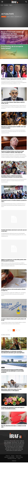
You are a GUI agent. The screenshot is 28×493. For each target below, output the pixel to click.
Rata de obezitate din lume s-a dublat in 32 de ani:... (13, 426)
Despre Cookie (18, 455)
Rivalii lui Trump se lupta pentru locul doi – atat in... (14, 79)
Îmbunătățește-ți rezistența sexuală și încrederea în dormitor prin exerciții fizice (12, 352)
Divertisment (17, 16)
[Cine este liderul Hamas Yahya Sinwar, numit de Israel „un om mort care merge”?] (14, 94)
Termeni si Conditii (19, 457)
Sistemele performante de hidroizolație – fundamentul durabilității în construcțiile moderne (12, 371)
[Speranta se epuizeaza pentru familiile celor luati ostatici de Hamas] (14, 118)
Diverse (12, 16)
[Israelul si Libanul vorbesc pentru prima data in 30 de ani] (14, 308)
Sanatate (3, 349)
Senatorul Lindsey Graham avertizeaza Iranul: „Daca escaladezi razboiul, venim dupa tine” (12, 152)
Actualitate (6, 5)
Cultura (8, 16)
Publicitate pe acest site (12, 458)
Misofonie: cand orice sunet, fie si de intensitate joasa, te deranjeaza (11, 389)
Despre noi (8, 455)
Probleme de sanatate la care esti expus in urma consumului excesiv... (12, 408)
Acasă (2, 5)
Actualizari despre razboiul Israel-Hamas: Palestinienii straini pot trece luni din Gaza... (12, 176)
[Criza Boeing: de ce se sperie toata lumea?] (14, 52)
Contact (19, 458)
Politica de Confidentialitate (9, 457)
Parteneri (12, 455)
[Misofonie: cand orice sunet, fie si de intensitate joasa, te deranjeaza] (14, 381)
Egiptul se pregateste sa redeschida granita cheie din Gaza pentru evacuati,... (13, 260)
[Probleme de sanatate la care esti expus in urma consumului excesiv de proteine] (14, 399)
